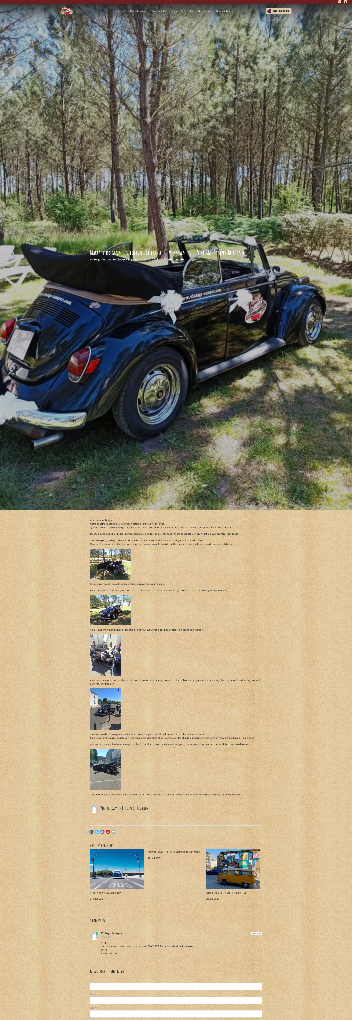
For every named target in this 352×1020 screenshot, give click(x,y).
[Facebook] (91, 832)
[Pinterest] (108, 832)
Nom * (93, 980)
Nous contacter (224, 11)
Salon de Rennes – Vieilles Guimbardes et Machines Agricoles (175, 852)
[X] (97, 832)
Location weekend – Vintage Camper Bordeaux (226, 893)
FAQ (183, 11)
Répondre (256, 933)
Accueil (122, 11)
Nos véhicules (137, 11)
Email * (93, 994)
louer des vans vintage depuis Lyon (105, 893)
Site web (94, 1007)
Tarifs (174, 11)
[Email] (113, 832)
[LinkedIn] (102, 832)
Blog (191, 11)
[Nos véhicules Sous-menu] (147, 11)
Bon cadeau (281, 11)
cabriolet (227, 794)
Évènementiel (159, 11)
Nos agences (205, 11)
